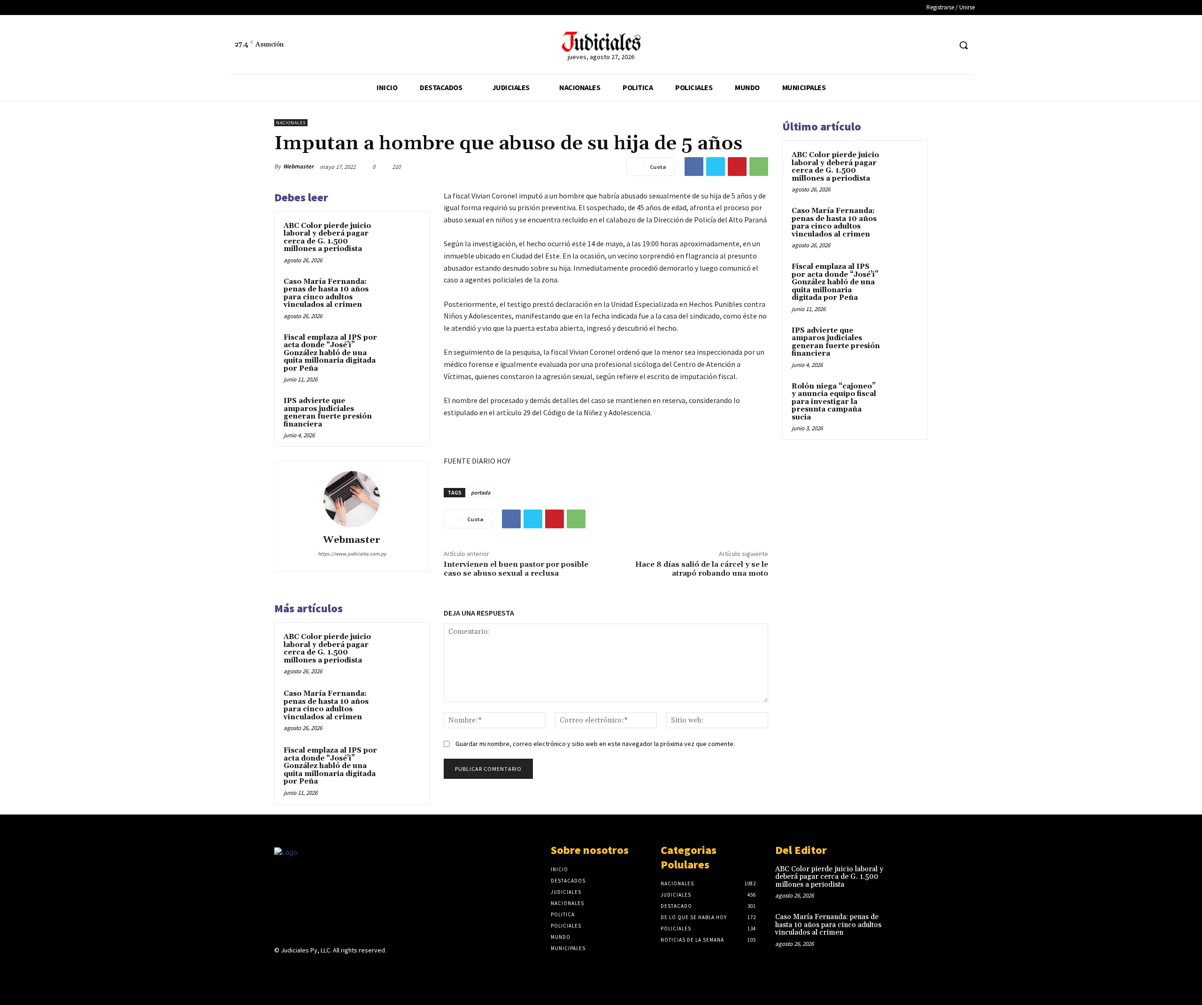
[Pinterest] (737, 166)
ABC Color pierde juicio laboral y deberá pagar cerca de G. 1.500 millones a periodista (327, 237)
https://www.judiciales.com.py (352, 553)
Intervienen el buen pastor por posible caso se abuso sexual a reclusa (516, 569)
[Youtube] (346, 969)
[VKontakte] (330, 969)
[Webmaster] (352, 499)
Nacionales (291, 123)
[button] (963, 45)
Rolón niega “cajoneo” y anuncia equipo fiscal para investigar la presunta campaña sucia (834, 402)
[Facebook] (926, 45)
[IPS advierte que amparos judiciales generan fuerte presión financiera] (402, 413)
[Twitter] (943, 45)
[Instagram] (296, 969)
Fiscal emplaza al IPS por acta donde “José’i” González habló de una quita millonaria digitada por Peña (330, 353)
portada (480, 492)
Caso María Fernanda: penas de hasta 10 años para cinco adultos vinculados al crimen (326, 293)
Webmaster (298, 166)
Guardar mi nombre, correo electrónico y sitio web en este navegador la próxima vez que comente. (595, 743)
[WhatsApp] (758, 166)
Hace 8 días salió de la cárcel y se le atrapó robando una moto (701, 569)
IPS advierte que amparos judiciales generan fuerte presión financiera (328, 412)
